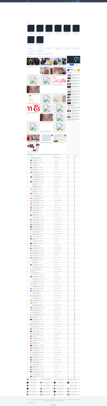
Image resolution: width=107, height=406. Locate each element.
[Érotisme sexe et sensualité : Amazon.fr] (69, 108)
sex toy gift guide (34, 317)
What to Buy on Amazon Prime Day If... (37, 233)
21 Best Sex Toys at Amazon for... (36, 295)
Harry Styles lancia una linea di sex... (37, 319)
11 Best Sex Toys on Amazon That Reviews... (38, 373)
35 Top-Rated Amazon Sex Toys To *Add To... (38, 359)
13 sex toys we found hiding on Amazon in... (38, 219)
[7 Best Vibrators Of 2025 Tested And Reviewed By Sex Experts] (69, 111)
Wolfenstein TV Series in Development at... (38, 345)
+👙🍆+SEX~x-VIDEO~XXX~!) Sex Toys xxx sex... (38, 340)
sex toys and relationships (57, 224)
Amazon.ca (33, 271)
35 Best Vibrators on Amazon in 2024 (37, 226)
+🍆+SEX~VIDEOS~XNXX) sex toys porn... (38, 257)
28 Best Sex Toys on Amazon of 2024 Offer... (38, 176)
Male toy (69, 1)
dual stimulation (34, 194)
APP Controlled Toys (76, 33)
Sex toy (65, 1)
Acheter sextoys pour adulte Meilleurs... (38, 304)
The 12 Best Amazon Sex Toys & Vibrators (38, 174)
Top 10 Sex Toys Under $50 (36, 342)
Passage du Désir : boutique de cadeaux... (38, 297)
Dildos (40, 33)
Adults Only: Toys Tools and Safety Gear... (38, 290)
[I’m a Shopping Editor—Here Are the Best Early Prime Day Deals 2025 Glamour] (69, 87)
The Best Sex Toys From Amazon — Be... (37, 326)
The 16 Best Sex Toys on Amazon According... (38, 278)
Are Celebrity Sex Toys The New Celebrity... (38, 181)
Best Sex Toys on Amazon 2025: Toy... (37, 269)
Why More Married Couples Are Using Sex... (38, 371)
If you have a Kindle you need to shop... (37, 366)
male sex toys (34, 239)
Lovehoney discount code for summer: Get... (38, 347)
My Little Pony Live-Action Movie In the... (38, 302)
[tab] (28, 22)
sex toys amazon (34, 163)
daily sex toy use (56, 160)
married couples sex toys (35, 372)
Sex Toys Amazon (74, 117)
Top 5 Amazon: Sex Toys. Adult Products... (38, 221)
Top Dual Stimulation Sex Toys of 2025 (37, 193)
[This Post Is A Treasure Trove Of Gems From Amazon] (69, 84)
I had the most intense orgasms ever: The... (38, 205)
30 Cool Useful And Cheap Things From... (38, 357)
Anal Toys (49, 33)
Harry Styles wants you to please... (37, 214)
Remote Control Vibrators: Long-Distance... (38, 376)
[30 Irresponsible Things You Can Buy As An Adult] (69, 75)
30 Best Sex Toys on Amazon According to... (38, 200)
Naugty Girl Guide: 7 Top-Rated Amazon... (38, 252)
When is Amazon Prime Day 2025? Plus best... (38, 307)
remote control (56, 376)
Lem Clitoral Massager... (35, 164)
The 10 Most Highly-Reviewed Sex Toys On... (38, 314)
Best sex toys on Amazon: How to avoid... (38, 309)
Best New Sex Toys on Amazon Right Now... (38, 250)
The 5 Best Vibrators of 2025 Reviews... (37, 188)
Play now (79, 70)
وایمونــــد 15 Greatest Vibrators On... (37, 195)
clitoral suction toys (35, 277)
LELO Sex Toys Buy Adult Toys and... (37, 157)
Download (77, 1)
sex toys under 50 (34, 343)
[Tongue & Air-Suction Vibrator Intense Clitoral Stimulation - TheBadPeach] (69, 78)
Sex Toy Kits (31, 44)
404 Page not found (31, 3)
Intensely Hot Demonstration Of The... (37, 183)
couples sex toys (34, 265)
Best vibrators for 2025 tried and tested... (38, 335)
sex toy (32, 402)
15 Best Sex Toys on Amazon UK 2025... (37, 333)
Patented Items (40, 44)
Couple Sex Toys (67, 33)
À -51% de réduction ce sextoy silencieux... (38, 240)
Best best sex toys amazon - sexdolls (37, 212)
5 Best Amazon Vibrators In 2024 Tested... (38, 288)
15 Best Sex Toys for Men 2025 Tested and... (38, 207)
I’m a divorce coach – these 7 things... (37, 162)
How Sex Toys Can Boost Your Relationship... (38, 328)
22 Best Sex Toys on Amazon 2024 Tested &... (38, 283)
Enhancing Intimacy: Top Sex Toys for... (37, 264)
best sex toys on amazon (35, 158)
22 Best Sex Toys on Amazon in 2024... (37, 361)
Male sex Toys (58, 33)
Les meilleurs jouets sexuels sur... (37, 245)
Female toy (73, 1)
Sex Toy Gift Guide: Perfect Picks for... (37, 316)
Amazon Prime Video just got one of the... (38, 321)
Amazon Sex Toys (73, 81)
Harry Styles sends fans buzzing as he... (38, 243)
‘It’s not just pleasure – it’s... (36, 262)
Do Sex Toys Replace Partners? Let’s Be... (38, 224)
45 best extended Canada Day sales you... (38, 259)
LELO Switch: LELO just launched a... (37, 167)
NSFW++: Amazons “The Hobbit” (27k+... (37, 231)
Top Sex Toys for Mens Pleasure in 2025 (37, 238)
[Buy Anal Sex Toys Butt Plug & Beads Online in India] (69, 120)
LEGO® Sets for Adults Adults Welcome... (38, 281)
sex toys (33, 329)
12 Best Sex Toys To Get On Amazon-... (37, 202)
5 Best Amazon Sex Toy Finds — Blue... (37, 354)
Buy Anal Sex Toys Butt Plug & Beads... (37, 169)
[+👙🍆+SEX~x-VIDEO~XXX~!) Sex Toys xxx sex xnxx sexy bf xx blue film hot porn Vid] (69, 117)
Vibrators (31, 33)
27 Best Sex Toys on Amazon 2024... (37, 338)
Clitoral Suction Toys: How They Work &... (38, 276)
